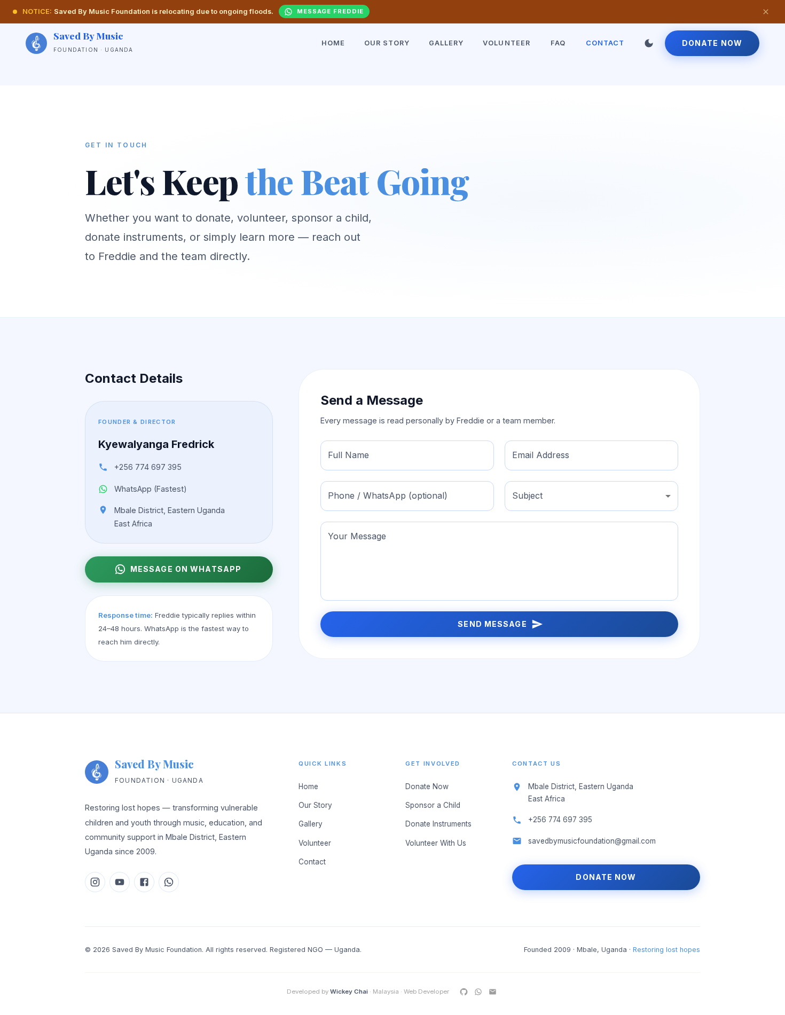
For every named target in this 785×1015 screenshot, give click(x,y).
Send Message (492, 623)
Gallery (446, 43)
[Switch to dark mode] (648, 43)
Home (333, 43)
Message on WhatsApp (185, 568)
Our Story (387, 43)
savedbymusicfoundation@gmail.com (592, 841)
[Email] (492, 992)
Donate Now (712, 43)
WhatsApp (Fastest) (150, 488)
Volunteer (506, 43)
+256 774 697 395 (148, 466)
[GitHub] (464, 992)
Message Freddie (330, 11)
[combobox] (591, 496)
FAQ (558, 43)
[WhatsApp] (478, 992)
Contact (605, 43)
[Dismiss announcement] (765, 11)
